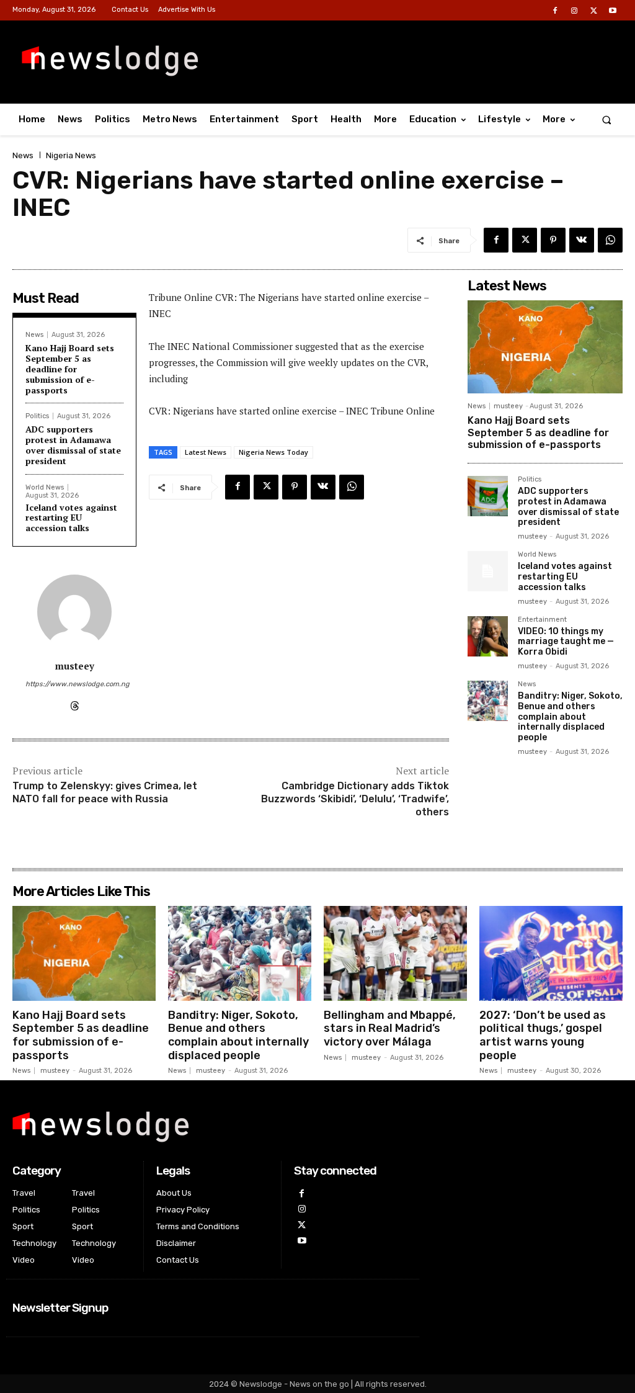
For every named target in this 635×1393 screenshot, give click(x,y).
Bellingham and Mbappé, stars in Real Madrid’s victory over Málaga (390, 1028)
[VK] (581, 240)
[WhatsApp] (610, 240)
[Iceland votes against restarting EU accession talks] (488, 571)
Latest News (205, 452)
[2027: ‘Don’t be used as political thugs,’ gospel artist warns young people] (551, 953)
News (22, 155)
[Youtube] (613, 10)
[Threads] (74, 703)
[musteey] (74, 612)
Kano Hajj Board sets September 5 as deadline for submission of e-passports (69, 368)
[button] (607, 119)
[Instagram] (574, 10)
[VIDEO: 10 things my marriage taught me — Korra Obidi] (488, 636)
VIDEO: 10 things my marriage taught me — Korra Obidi (566, 642)
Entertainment (542, 620)
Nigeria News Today (273, 452)
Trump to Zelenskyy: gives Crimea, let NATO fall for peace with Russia (104, 792)
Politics (37, 416)
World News (44, 487)
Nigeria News (71, 155)
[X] (593, 10)
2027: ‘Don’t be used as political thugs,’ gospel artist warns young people (542, 1035)
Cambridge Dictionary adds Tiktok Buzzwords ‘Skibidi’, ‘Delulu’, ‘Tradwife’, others (355, 799)
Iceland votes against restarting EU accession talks (71, 517)
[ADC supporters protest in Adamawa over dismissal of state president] (488, 496)
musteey (74, 666)
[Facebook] (554, 10)
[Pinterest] (553, 240)
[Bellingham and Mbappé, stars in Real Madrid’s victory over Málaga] (395, 953)
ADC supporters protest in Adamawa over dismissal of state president (73, 444)
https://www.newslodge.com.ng (74, 684)
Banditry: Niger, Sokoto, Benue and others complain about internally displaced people (570, 717)
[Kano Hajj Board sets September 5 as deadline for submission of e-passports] (545, 346)
